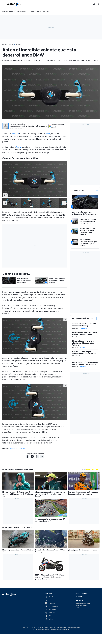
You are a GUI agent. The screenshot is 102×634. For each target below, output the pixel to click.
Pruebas (12, 11)
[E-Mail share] (42, 456)
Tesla (18, 147)
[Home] (14, 4)
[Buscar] (94, 4)
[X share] (32, 456)
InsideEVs (83, 366)
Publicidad (79, 597)
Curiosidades (84, 337)
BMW (11, 44)
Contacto (79, 600)
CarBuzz (13, 448)
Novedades (83, 328)
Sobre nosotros (81, 593)
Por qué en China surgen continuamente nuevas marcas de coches (84, 354)
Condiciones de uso (74, 627)
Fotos (38, 11)
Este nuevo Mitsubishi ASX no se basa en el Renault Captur (84, 333)
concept (15, 133)
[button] (5, 203)
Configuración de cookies (58, 627)
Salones (46, 11)
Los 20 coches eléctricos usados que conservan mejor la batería (85, 363)
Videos (32, 11)
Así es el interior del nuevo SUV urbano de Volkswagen (84, 325)
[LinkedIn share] (37, 456)
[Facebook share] (27, 456)
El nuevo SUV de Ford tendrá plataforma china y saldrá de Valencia (83, 343)
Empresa (83, 347)
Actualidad (83, 358)
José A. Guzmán (27, 126)
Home (4, 44)
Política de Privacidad (28, 627)
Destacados (21, 11)
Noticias (5, 11)
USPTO (22, 448)
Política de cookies (42, 627)
